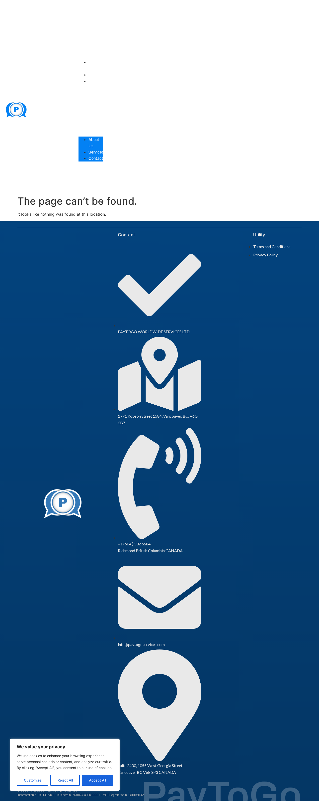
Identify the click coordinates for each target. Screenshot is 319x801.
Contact (95, 81)
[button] (91, 110)
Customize (32, 780)
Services (96, 75)
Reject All (65, 780)
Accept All (97, 780)
